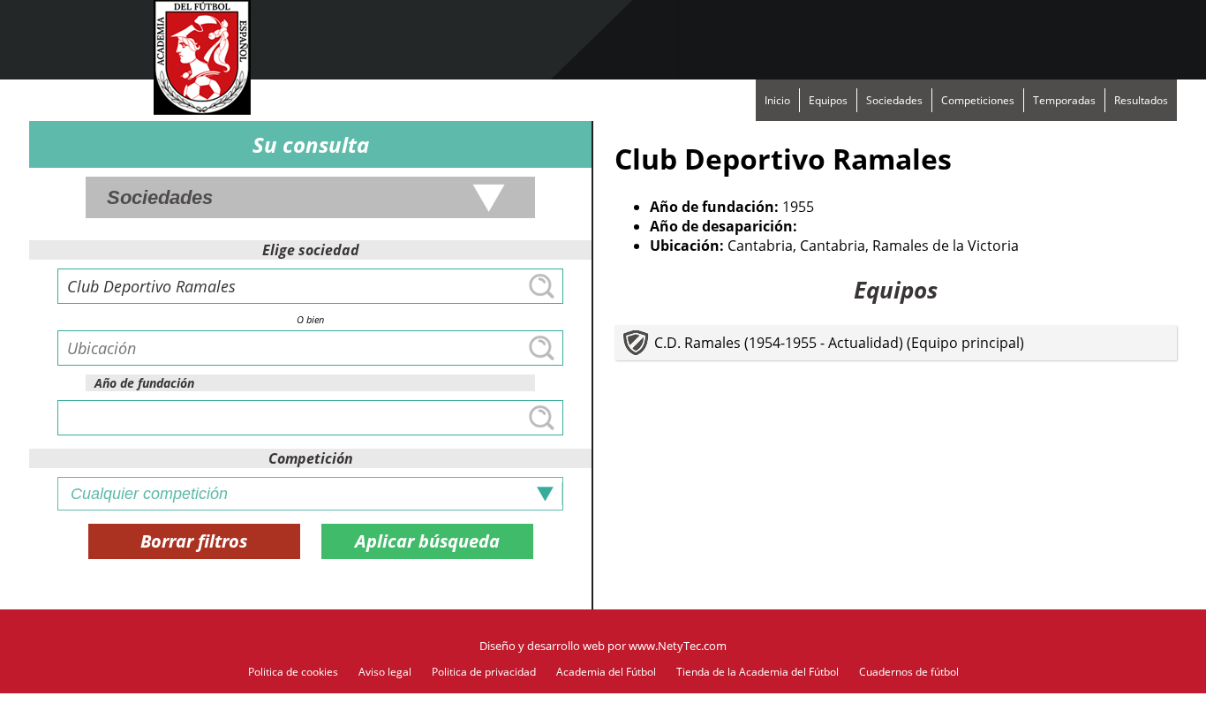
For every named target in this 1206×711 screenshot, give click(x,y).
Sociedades (894, 100)
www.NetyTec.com (678, 646)
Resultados (1141, 100)
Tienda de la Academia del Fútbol (757, 671)
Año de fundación (144, 382)
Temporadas (1064, 100)
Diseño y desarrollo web (542, 646)
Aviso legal (384, 671)
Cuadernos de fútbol (909, 671)
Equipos (828, 100)
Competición (310, 458)
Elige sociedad (310, 250)
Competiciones (977, 100)
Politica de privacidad (484, 671)
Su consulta (311, 144)
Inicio (777, 100)
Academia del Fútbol (606, 671)
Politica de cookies (293, 671)
